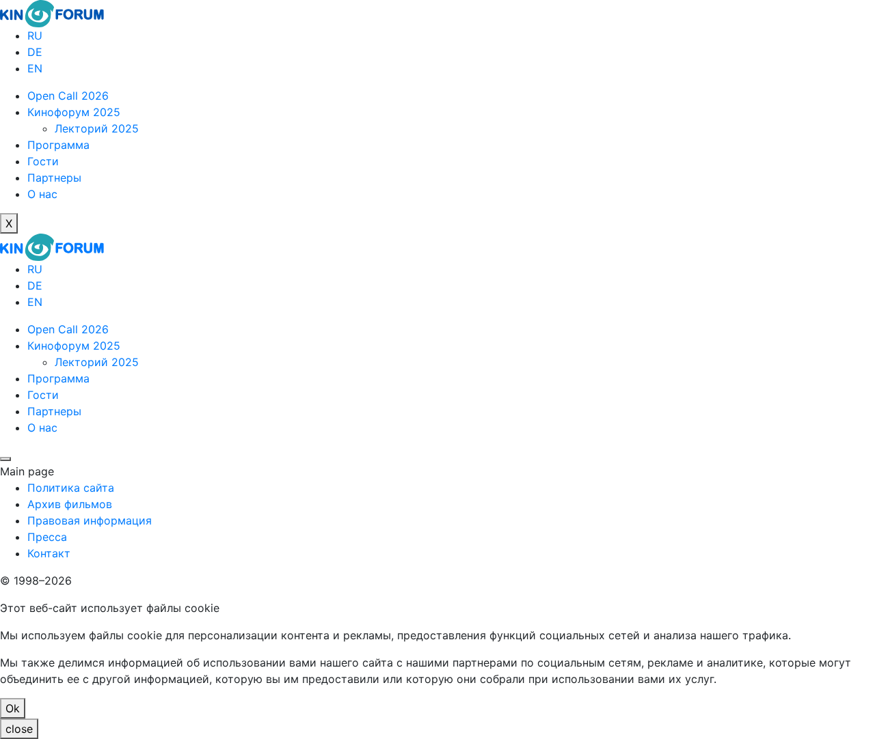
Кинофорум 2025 (73, 112)
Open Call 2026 (68, 95)
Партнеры (54, 177)
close (19, 729)
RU (34, 35)
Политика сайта (70, 487)
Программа (58, 145)
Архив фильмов (69, 504)
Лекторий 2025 (97, 128)
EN (34, 68)
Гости (43, 161)
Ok (12, 708)
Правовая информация (89, 520)
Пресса (47, 537)
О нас (42, 194)
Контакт (48, 553)
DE (34, 52)
